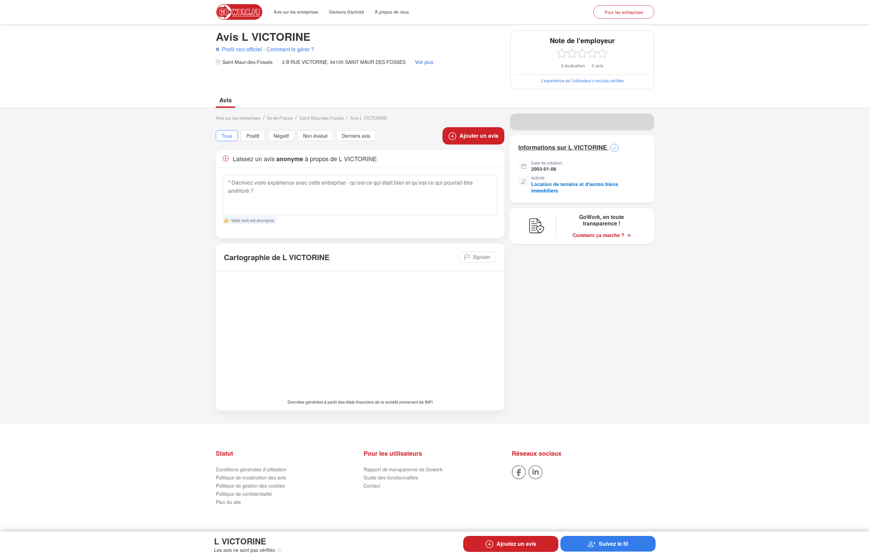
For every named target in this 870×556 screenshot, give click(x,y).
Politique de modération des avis (251, 477)
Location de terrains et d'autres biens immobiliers (574, 187)
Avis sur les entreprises (296, 12)
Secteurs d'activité (346, 12)
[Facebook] (519, 471)
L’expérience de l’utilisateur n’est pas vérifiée (582, 80)
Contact (372, 485)
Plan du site (228, 502)
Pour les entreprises (624, 12)
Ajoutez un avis (516, 543)
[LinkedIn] (535, 471)
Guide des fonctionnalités (391, 477)
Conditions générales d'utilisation (251, 469)
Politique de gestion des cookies (250, 485)
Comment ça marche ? (598, 235)
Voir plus (424, 62)
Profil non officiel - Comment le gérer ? (268, 49)
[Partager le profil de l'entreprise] (645, 122)
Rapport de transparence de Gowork (403, 469)
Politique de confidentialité (244, 493)
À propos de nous (392, 12)
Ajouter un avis (479, 135)
